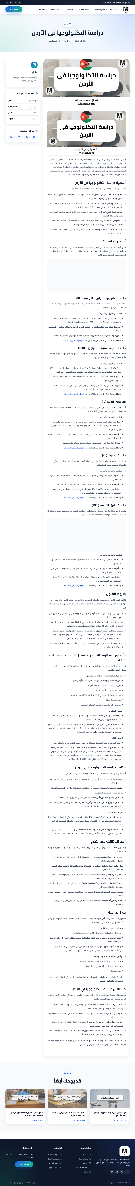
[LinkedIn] (11, 2)
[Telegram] (15, 2)
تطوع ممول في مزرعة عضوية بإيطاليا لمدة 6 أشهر (110, 1114)
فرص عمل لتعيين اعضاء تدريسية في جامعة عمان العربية (26, 1114)
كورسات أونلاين (54, 9)
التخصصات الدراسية (82, 1167)
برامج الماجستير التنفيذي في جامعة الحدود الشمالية (68, 1114)
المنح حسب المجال (53, 1158)
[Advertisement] (29, 1165)
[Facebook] (19, 2)
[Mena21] (126, 9)
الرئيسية (113, 9)
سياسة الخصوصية (53, 1167)
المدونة (84, 9)
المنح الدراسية (100, 9)
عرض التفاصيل (122, 1120)
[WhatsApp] (7, 2)
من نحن (41, 9)
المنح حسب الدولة (53, 1154)
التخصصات (69, 9)
